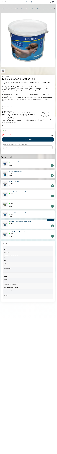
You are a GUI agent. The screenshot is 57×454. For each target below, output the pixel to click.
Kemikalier (32, 8)
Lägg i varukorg (28, 139)
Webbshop (5, 8)
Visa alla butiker (7, 150)
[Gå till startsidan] (28, 2)
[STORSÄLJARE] (5, 224)
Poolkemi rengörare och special (44, 8)
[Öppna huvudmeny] (2, 1)
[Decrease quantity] (3, 135)
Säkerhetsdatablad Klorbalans (12, 126)
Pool (11, 8)
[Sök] (5, 2)
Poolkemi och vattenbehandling (21, 8)
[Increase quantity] (10, 135)
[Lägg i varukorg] (52, 165)
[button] (28, 40)
